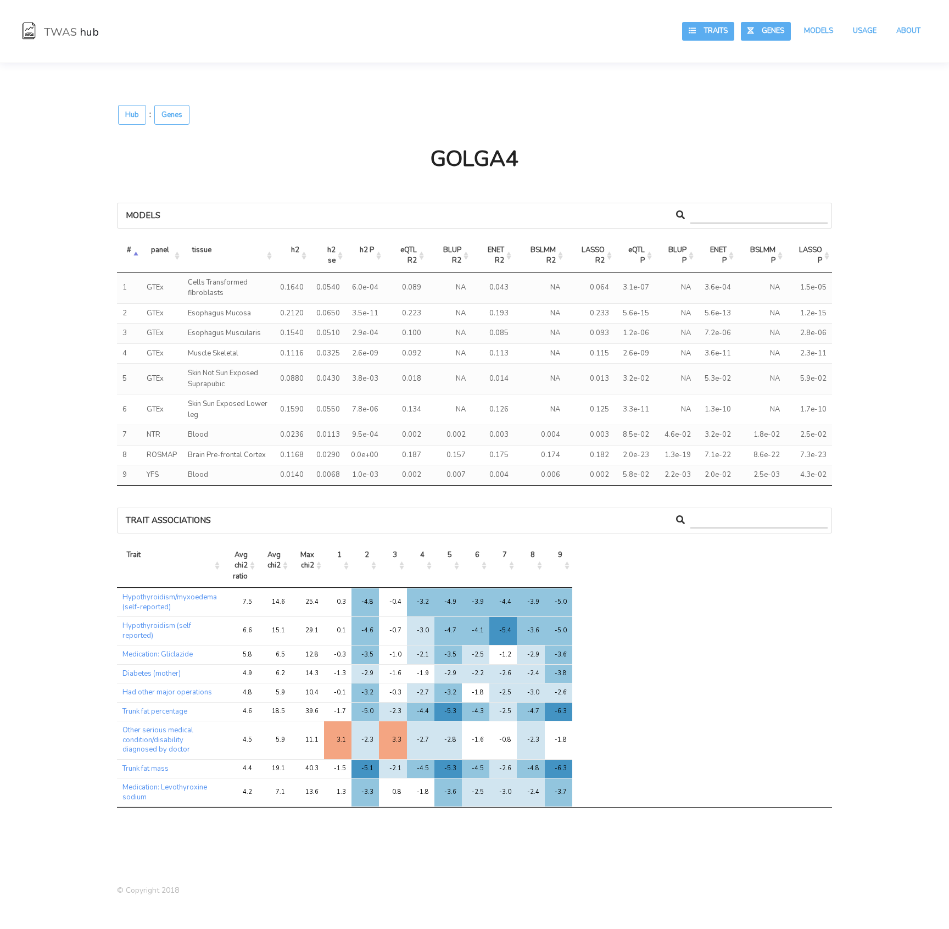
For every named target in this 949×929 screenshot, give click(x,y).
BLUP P (678, 255)
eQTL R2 (409, 255)
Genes (768, 31)
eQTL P (637, 255)
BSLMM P (763, 255)
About (908, 31)
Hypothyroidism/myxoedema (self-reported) (169, 602)
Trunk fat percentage (154, 711)
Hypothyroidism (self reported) (156, 631)
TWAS (70, 32)
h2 (295, 250)
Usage (865, 31)
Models (818, 31)
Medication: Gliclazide (157, 654)
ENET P (719, 255)
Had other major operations (167, 692)
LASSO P (811, 255)
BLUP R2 (453, 255)
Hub (132, 115)
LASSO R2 (594, 255)
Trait (134, 555)
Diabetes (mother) (151, 673)
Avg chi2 (274, 560)
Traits (712, 31)
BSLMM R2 (544, 255)
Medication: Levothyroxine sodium (164, 792)
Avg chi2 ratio (241, 565)
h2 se (332, 255)
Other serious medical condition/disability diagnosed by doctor (157, 739)
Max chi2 (308, 560)
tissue (201, 250)
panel (160, 250)
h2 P (367, 250)
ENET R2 (497, 255)
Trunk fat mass (145, 769)
